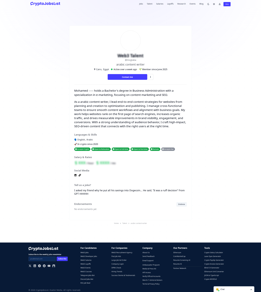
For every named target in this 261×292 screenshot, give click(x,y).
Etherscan (177, 252)
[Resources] (214, 3)
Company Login (117, 264)
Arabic (89, 139)
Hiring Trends (116, 271)
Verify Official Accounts (151, 276)
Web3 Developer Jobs (88, 256)
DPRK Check (116, 268)
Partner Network (179, 268)
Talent (149, 3)
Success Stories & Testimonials (123, 275)
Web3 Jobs (84, 252)
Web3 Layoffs (85, 264)
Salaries (159, 3)
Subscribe (62, 259)
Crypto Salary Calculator (213, 252)
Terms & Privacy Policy (150, 284)
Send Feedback (148, 256)
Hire (227, 4)
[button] (234, 289)
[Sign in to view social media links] (130, 175)
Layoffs (170, 3)
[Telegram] (39, 266)
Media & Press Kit (149, 269)
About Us (146, 252)
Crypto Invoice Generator (214, 264)
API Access (146, 272)
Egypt (106, 69)
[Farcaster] (53, 266)
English (81, 139)
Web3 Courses (86, 271)
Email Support (147, 260)
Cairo (99, 69)
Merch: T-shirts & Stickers (152, 280)
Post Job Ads (116, 256)
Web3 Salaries (85, 260)
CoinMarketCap (179, 256)
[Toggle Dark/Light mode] (208, 3)
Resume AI (177, 264)
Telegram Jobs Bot (87, 275)
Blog (201, 3)
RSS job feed (85, 283)
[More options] (150, 77)
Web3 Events (85, 268)
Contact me (127, 77)
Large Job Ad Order (119, 260)
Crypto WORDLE (210, 279)
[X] (30, 266)
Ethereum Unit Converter (214, 271)
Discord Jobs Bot (86, 279)
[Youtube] (49, 266)
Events (193, 3)
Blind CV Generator (211, 268)
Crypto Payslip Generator (214, 260)
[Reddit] (44, 266)
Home (116, 223)
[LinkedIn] (34, 266)
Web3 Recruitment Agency (121, 252)
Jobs (141, 3)
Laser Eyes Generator (212, 256)
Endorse (181, 204)
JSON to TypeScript (211, 275)
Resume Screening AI (181, 260)
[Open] (251, 289)
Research (181, 3)
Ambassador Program (151, 265)
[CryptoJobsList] (45, 3)
